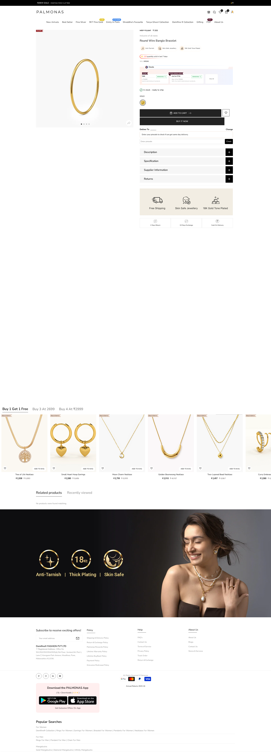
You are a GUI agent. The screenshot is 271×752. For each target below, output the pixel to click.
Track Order (142, 655)
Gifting (200, 22)
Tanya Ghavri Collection (157, 22)
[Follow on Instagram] (46, 676)
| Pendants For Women (123, 730)
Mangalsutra (41, 746)
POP (209, 21)
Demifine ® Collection (182, 22)
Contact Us (142, 642)
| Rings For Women (64, 730)
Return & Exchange (145, 660)
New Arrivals (52, 22)
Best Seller (67, 22)
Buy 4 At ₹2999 (71, 409)
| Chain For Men (73, 740)
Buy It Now (182, 121)
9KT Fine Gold (96, 21)
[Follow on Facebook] (39, 676)
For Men (39, 737)
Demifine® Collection (45, 730)
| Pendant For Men (57, 740)
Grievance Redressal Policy (98, 665)
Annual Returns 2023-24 (135, 686)
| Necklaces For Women (144, 730)
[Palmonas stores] (208, 12)
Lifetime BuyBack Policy (97, 656)
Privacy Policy (143, 651)
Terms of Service (144, 646)
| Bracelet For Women (102, 730)
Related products (49, 492)
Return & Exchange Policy (97, 642)
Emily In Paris (113, 21)
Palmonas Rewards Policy (97, 647)
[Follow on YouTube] (60, 676)
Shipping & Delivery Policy (98, 638)
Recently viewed (79, 492)
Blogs (190, 642)
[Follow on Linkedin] (53, 676)
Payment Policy (93, 660)
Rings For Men (42, 740)
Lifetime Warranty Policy (97, 651)
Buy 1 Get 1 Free (15, 409)
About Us (218, 22)
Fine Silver (81, 22)
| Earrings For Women (83, 730)
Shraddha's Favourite (133, 22)
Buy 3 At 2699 (43, 409)
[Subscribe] (77, 638)
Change (229, 129)
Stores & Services (195, 651)
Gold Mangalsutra (44, 750)
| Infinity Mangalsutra (83, 750)
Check (228, 141)
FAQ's (140, 637)
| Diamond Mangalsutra (63, 750)
